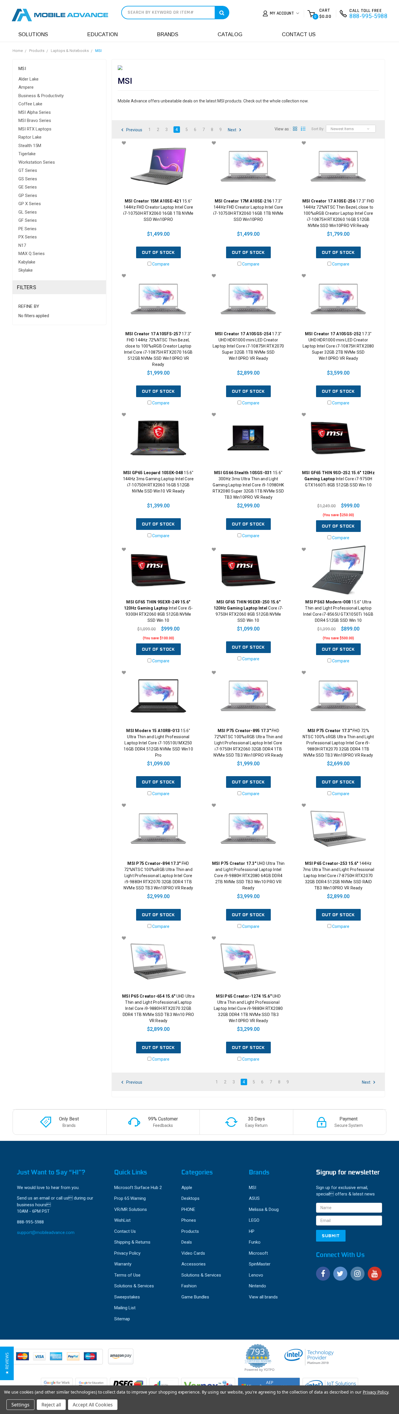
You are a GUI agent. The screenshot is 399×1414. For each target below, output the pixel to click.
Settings (20, 1404)
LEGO (254, 1220)
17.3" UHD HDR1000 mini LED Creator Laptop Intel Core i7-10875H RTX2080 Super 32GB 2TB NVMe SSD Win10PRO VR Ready (338, 346)
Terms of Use (127, 1275)
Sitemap (122, 1319)
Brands (167, 34)
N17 (22, 245)
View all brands (263, 1297)
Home (18, 50)
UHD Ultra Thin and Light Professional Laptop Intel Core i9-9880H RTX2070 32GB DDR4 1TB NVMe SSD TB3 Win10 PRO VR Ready (158, 1008)
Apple (186, 1187)
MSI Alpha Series (34, 112)
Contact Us (298, 34)
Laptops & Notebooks (70, 50)
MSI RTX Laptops (34, 129)
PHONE (188, 1209)
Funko (255, 1242)
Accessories (193, 1264)
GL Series (27, 212)
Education (102, 34)
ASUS (254, 1198)
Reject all (51, 1404)
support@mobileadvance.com (45, 1232)
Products (36, 50)
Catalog (230, 34)
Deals (186, 1242)
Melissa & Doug (264, 1209)
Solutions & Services (134, 1286)
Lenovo (256, 1275)
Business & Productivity (41, 95)
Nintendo (257, 1286)
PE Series (27, 228)
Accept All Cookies (93, 1404)
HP (251, 1231)
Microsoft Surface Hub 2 (138, 1187)
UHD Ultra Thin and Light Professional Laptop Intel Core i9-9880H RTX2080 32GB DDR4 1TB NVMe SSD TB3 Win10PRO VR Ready (248, 1008)
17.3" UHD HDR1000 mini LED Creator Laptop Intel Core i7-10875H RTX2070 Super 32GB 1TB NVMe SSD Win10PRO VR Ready (248, 346)
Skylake (25, 270)
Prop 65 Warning (130, 1198)
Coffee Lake (30, 104)
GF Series (27, 220)
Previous (133, 130)
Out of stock (158, 252)
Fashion (189, 1286)
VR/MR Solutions (130, 1209)
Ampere (26, 87)
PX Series (27, 237)
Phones (188, 1220)
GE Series (27, 187)
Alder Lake (28, 79)
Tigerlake (27, 153)
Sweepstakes (127, 1297)
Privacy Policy (127, 1253)
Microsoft (258, 1253)
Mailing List (125, 1307)
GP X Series (29, 203)
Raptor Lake (29, 137)
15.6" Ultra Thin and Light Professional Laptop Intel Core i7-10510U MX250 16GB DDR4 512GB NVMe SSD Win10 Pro (158, 742)
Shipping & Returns (132, 1242)
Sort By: (317, 129)
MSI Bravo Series (34, 120)
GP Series (27, 195)
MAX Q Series (31, 253)
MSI (98, 50)
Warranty (122, 1264)
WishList (122, 1220)
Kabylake (26, 262)
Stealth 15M (29, 145)
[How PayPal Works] (58, 1359)
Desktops (190, 1198)
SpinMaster (259, 1264)
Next (232, 130)
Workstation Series (36, 162)
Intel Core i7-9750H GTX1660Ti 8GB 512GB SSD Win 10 (338, 478)
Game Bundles (195, 1297)
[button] (7, 1363)
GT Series (27, 170)
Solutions (33, 34)
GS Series (27, 178)
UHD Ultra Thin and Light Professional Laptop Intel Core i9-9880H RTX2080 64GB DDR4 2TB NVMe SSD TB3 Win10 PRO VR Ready (248, 875)
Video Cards (193, 1253)
